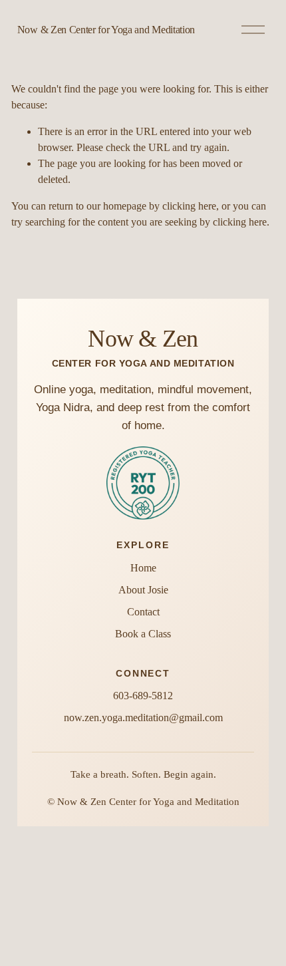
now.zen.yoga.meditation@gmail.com (143, 717)
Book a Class (143, 633)
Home (143, 567)
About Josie (143, 589)
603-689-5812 (143, 695)
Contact (143, 611)
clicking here (189, 206)
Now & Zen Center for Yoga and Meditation (106, 29)
